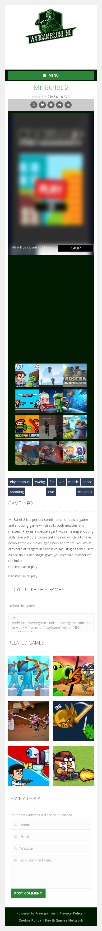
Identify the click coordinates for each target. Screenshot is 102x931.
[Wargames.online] (51, 26)
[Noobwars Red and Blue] (27, 401)
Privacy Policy (71, 913)
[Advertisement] (55, 54)
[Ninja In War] (51, 375)
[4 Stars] (42, 96)
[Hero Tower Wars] (27, 375)
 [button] (59, 104)
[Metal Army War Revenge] (75, 453)
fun (51, 482)
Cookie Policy (30, 920)
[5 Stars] (45, 96)
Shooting (17, 491)
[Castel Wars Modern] (27, 427)
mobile (73, 482)
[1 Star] (33, 96)
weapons (85, 491)
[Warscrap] (75, 375)
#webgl (40, 482)
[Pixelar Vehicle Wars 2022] (27, 453)
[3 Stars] (39, 96)
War (51, 491)
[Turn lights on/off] (33, 104)
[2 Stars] (36, 96)
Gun (61, 482)
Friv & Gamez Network (64, 920)
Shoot (87, 482)
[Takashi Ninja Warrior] (51, 453)
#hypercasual (20, 482)
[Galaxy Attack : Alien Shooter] (75, 401)
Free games (46, 913)
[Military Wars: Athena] (51, 427)
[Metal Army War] (51, 401)
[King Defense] (75, 427)
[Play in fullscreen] (51, 104)
